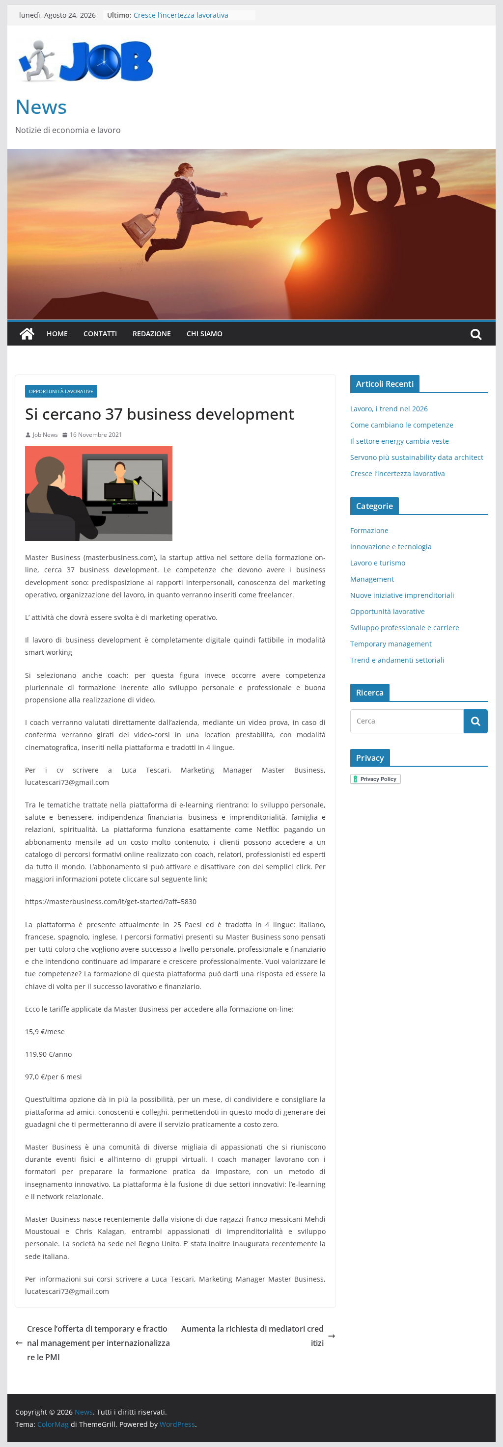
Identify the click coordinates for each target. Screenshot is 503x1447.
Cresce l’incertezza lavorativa (397, 473)
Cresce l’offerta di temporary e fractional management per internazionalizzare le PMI (98, 1343)
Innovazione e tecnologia (391, 546)
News (41, 106)
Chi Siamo (205, 333)
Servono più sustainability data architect (416, 457)
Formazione (369, 530)
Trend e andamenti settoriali (397, 660)
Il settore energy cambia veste (399, 441)
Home (57, 333)
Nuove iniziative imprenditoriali (402, 595)
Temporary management (391, 643)
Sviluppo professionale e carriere (404, 627)
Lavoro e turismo (377, 562)
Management (372, 579)
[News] (27, 334)
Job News (45, 434)
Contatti (100, 333)
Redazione (152, 333)
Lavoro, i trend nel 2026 (389, 408)
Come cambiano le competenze (401, 424)
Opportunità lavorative (61, 391)
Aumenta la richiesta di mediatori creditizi (252, 1335)
